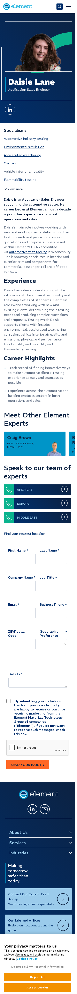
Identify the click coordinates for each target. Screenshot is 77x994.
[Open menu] (68, 6)
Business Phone (52, 604)
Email (12, 604)
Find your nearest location (24, 533)
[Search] (59, 6)
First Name (17, 550)
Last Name (48, 550)
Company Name (20, 577)
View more (15, 189)
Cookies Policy (27, 958)
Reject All (37, 977)
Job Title (47, 577)
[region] (37, 964)
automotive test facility (28, 252)
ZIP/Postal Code (16, 633)
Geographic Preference (49, 633)
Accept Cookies (37, 987)
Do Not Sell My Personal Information (37, 966)
